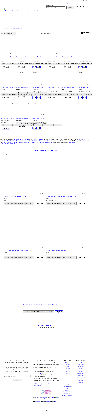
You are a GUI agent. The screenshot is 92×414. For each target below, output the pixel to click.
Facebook (45, 397)
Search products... (50, 5)
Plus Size (67, 364)
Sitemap (81, 382)
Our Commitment (81, 370)
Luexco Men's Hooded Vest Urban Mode (84, 87)
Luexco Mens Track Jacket (38, 57)
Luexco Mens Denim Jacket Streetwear (69, 57)
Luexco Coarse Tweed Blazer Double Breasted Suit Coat (40, 305)
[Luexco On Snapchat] (53, 401)
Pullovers (82, 139)
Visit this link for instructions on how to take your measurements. (45, 384)
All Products (67, 362)
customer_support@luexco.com (41, 373)
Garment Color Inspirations (80, 374)
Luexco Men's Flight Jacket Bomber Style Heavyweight (38, 87)
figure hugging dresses (21, 139)
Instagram (38, 397)
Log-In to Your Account (77, 3)
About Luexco (80, 364)
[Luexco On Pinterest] (35, 401)
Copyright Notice (68, 393)
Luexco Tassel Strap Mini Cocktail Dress (16, 196)
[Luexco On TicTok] (50, 397)
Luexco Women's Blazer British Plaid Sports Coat (61, 196)
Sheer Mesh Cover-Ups (31, 142)
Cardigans (3, 141)
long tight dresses (38, 139)
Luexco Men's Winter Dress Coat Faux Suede (53, 57)
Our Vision (80, 368)
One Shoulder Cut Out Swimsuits (17, 141)
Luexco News (81, 362)
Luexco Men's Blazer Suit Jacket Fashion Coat (7, 118)
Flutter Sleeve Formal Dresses (13, 142)
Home (5, 14)
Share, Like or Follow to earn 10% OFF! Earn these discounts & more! (20, 1)
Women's (67, 368)
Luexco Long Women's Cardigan (56, 250)
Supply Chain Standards (81, 379)
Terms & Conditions (67, 392)
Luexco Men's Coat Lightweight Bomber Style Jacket (53, 87)
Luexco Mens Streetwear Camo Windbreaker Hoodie (7, 57)
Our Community (80, 366)
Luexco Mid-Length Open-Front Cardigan (16, 250)
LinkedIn (48, 401)
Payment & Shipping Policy (67, 387)
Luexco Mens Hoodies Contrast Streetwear (23, 57)
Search (70, 7)
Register (68, 3)
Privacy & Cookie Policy (67, 395)
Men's (67, 370)
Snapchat (57, 401)
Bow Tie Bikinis (34, 141)
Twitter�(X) (48, 403)
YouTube (46, 398)
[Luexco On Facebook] (42, 397)
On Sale (67, 366)
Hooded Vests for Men (46, 142)
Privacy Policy (18, 372)
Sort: (2, 33)
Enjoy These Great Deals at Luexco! (46, 150)
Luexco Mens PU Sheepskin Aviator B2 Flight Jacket (7, 87)
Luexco (12, 7)
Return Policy (67, 390)
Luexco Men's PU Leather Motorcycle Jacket (38, 118)
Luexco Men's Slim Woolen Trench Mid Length (23, 87)
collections (72, 142)
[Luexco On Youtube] (57, 397)
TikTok (52, 397)
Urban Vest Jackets (45, 141)
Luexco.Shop (86, 141)
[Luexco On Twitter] (43, 403)
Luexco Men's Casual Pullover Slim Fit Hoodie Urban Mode (69, 87)
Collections (67, 371)
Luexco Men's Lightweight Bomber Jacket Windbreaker (23, 118)
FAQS (80, 371)
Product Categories (80, 377)
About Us (67, 373)
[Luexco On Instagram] (34, 397)
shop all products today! (7, 143)
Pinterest (39, 401)
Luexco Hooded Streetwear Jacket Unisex (84, 57)
